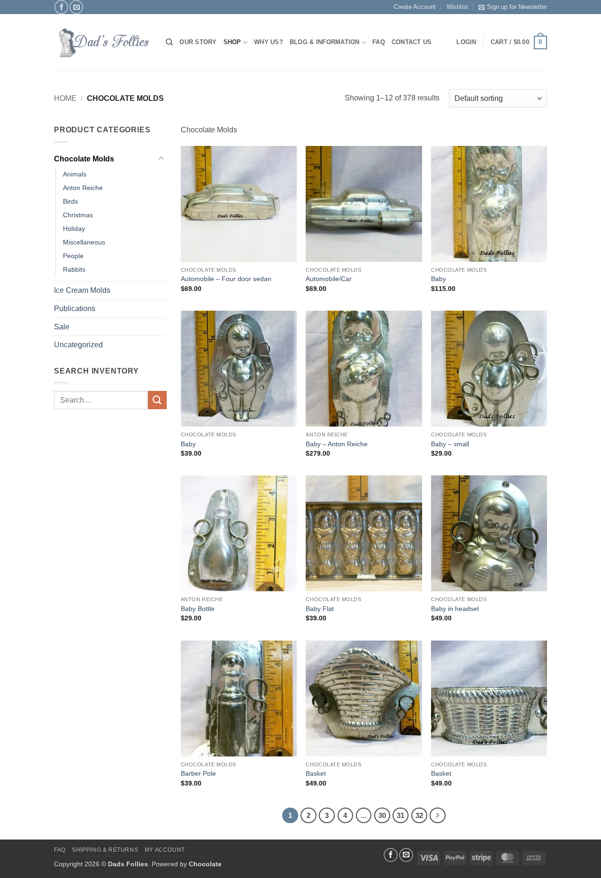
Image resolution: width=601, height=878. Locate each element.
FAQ (378, 42)
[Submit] (157, 400)
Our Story (197, 42)
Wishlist (457, 6)
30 (382, 815)
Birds (70, 201)
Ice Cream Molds (82, 290)
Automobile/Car (329, 278)
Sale (61, 327)
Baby (438, 278)
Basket (316, 773)
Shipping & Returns (105, 850)
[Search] (169, 42)
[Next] (438, 816)
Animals (74, 174)
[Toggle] (161, 158)
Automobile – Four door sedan (226, 278)
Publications (74, 309)
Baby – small (450, 444)
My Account (165, 850)
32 (419, 815)
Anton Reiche (83, 187)
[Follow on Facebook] (61, 7)
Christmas (78, 215)
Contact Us (412, 42)
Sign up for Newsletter (517, 6)
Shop (232, 42)
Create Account (415, 6)
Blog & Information (325, 42)
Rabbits (74, 269)
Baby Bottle (198, 608)
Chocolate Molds (84, 159)
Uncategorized (78, 345)
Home (65, 98)
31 (400, 815)
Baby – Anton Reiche (337, 444)
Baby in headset (455, 608)
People (73, 256)
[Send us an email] (76, 7)
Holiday (74, 228)
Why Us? (268, 42)
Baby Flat (320, 608)
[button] (519, 43)
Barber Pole (198, 773)
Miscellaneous (84, 242)
